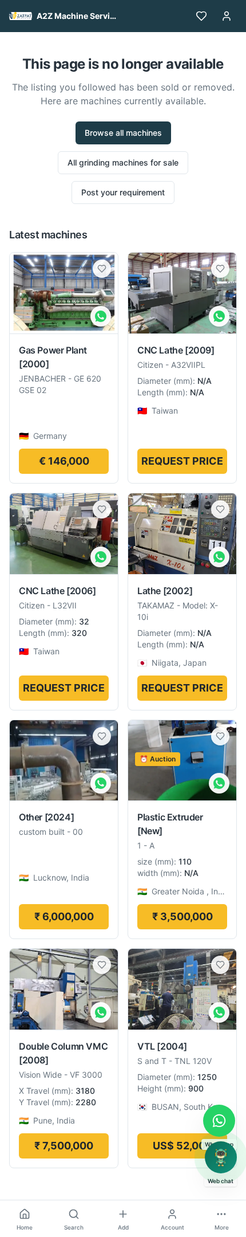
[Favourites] (201, 16)
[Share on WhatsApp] (100, 316)
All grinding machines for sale (123, 162)
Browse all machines (123, 133)
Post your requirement (123, 192)
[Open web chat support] (221, 1157)
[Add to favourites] (102, 269)
